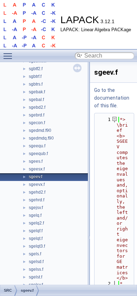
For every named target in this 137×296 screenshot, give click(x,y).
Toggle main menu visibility (9, 55)
